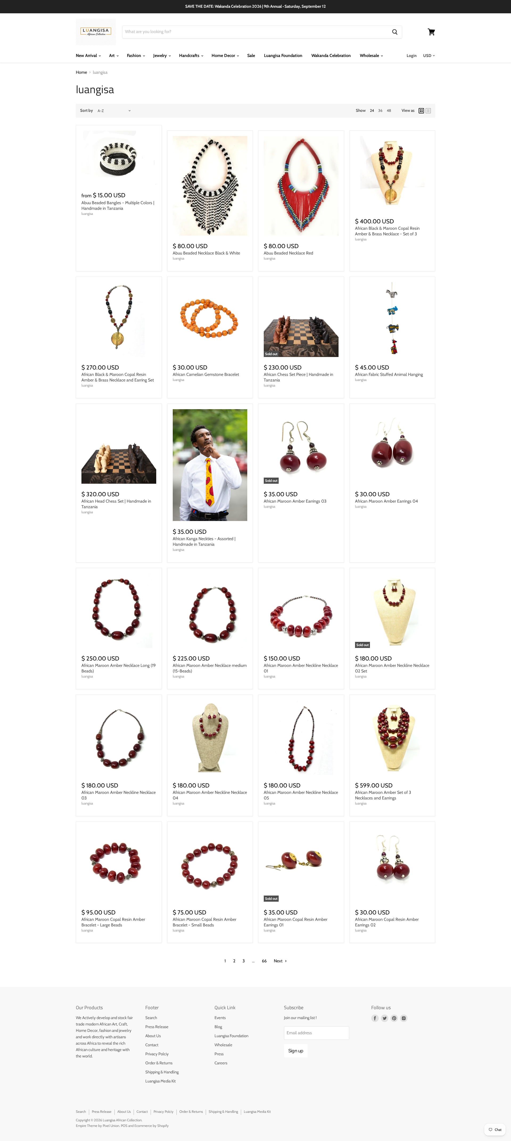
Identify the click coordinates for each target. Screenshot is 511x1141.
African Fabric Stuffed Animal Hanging (389, 374)
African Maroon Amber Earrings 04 (386, 501)
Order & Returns (158, 1063)
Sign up (295, 1051)
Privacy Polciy (157, 1054)
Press (219, 1054)
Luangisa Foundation (283, 55)
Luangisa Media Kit (160, 1081)
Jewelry (160, 55)
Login (412, 55)
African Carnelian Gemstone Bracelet (206, 374)
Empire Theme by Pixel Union (97, 1125)
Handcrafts (189, 55)
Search (151, 1017)
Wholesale (370, 55)
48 (389, 110)
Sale (251, 55)
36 (380, 110)
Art (112, 55)
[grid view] (421, 110)
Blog (218, 1026)
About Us (153, 1035)
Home (81, 72)
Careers (221, 1063)
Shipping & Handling (162, 1072)
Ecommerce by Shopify (151, 1125)
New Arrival (87, 55)
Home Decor (224, 55)
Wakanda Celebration (331, 55)
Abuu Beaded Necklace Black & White (206, 253)
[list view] (428, 110)
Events (220, 1017)
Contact (151, 1045)
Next (278, 960)
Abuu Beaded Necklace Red (288, 253)
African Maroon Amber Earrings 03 (295, 501)
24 (372, 110)
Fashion (134, 55)
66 (264, 960)
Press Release (156, 1026)
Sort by (86, 110)
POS (124, 1125)
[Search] (395, 32)
